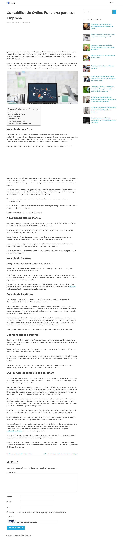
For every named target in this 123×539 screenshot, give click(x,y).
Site (8, 507)
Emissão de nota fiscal (14, 112)
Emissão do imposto (14, 116)
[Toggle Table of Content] (37, 109)
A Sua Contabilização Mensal (16, 114)
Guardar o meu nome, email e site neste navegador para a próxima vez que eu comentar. (37, 512)
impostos (72, 286)
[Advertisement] (42, 35)
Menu (111, 3)
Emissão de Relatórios (14, 118)
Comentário (11, 472)
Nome (9, 496)
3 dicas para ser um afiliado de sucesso (20, 454)
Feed (21, 22)
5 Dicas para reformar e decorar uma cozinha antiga (60, 454)
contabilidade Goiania (14, 431)
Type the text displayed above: (26, 522)
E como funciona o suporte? (16, 121)
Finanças (27, 22)
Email (9, 502)
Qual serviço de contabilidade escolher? (20, 123)
